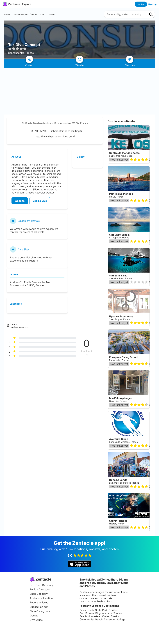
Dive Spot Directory (41, 585)
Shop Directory (39, 593)
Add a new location (41, 598)
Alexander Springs (114, 619)
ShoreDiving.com (40, 611)
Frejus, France (116, 196)
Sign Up (152, 4)
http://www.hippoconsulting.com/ (55, 136)
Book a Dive (40, 200)
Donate (34, 615)
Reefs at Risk (104, 601)
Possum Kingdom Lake (98, 613)
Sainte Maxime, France (120, 155)
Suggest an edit (39, 606)
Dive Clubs (36, 619)
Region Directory (40, 589)
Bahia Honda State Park (93, 610)
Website (20, 200)
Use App (140, 4)
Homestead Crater (99, 616)
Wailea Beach (94, 619)
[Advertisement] (79, 91)
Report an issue (39, 602)
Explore (26, 4)
